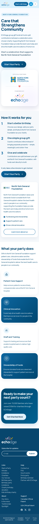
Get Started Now (15, 416)
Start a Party (6, 468)
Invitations (5, 473)
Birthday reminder (27, 478)
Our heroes (6, 478)
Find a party (25, 475)
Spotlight (5, 506)
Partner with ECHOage (29, 480)
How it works (25, 473)
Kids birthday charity (9, 492)
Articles (4, 470)
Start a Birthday (21, 4)
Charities (5, 475)
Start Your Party (12, 64)
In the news (6, 501)
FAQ (22, 470)
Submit (32, 453)
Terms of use (27, 519)
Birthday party (7, 480)
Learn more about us (19, 232)
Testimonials (6, 504)
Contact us (25, 468)
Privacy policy (35, 519)
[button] (31, 4)
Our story (5, 499)
